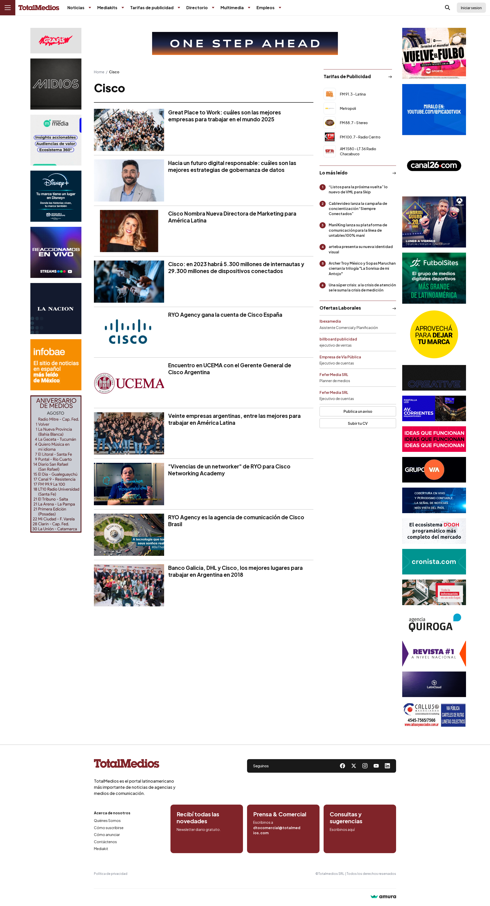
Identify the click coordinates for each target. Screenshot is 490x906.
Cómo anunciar (107, 834)
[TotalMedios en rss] (387, 765)
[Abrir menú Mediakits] (122, 7)
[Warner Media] (434, 53)
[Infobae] (55, 364)
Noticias (75, 7)
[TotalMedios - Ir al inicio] (38, 7)
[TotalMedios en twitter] (353, 765)
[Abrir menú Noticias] (90, 7)
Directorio (197, 7)
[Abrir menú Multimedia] (249, 7)
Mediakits (107, 7)
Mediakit (101, 848)
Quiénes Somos (107, 820)
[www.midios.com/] (55, 84)
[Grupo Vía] (434, 470)
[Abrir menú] (8, 8)
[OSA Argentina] (245, 43)
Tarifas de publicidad (152, 7)
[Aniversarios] (55, 464)
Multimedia (232, 7)
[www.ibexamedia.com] (434, 408)
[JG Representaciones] (434, 334)
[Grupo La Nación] (55, 308)
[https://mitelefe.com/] (55, 252)
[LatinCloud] (434, 684)
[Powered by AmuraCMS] (383, 897)
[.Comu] (434, 109)
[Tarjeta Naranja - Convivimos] (434, 653)
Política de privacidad (110, 874)
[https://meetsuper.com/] (434, 439)
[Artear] (434, 500)
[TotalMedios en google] (365, 765)
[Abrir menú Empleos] (280, 7)
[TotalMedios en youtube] (376, 765)
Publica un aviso (358, 411)
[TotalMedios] (135, 764)
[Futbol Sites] (434, 278)
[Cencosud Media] (55, 140)
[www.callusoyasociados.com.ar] (434, 715)
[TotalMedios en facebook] (342, 765)
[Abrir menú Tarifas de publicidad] (179, 7)
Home (99, 71)
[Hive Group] (434, 378)
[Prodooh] (434, 531)
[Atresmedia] (434, 222)
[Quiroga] (434, 623)
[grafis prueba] (55, 40)
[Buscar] (448, 8)
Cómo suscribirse (109, 827)
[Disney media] (55, 196)
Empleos (265, 7)
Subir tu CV (358, 423)
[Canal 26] (434, 165)
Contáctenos (105, 841)
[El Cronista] (434, 561)
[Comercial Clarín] (434, 592)
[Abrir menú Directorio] (213, 7)
